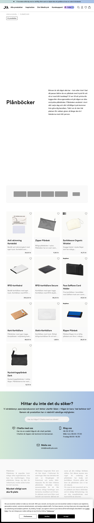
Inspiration (29, 7)
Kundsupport (57, 7)
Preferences (28, 516)
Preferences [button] (50, 511)
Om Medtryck (43, 7)
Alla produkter (17, 7)
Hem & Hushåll (11, 14)
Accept (66, 516)
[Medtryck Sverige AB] (6, 7)
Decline (47, 516)
